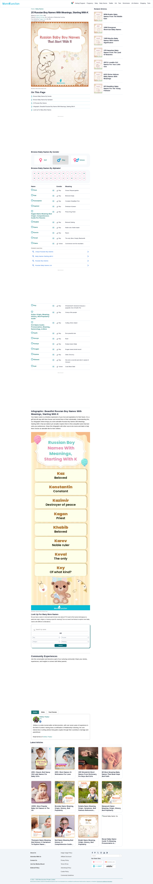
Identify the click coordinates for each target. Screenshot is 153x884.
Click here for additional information (104, 881)
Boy (63, 160)
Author (35, 712)
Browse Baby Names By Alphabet (43, 99)
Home (33, 9)
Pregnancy (90, 3)
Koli (34, 366)
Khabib (36, 222)
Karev (35, 227)
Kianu (35, 243)
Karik (35, 333)
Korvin (35, 232)
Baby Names (103, 3)
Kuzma (36, 354)
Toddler (111, 3)
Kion (35, 190)
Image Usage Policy (66, 853)
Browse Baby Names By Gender (42, 96)
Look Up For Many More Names (42, 110)
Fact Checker (53, 712)
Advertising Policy (66, 867)
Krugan (36, 349)
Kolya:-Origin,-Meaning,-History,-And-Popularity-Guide (40, 316)
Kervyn (36, 338)
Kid (116, 3)
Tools (148, 3)
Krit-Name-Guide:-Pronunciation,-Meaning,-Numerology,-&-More (40, 327)
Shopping (143, 3)
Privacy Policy (65, 860)
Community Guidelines (67, 875)
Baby (96, 3)
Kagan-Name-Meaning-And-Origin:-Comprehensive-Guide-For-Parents (41, 216)
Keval (35, 238)
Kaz (34, 195)
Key (34, 305)
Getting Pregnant (80, 3)
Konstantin (37, 201)
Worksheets (126, 3)
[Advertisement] (60, 128)
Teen (119, 3)
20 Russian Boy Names (40, 103)
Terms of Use (64, 864)
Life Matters (135, 3)
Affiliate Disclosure (66, 856)
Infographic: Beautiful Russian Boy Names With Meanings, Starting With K (54, 106)
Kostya (36, 344)
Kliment (36, 359)
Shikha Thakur (44, 717)
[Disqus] (60, 685)
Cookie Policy (65, 871)
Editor (43, 712)
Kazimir (36, 206)
